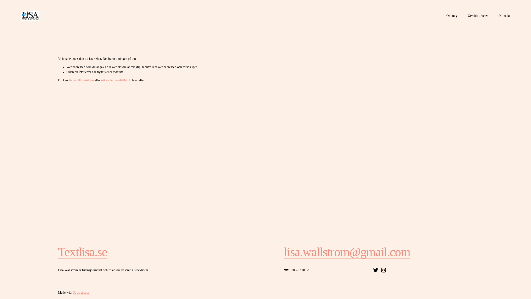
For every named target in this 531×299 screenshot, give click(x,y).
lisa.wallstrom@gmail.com (347, 252)
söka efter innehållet (114, 80)
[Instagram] (383, 270)
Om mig (451, 15)
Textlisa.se (82, 252)
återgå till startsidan (81, 80)
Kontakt (504, 15)
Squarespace (81, 292)
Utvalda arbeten (478, 15)
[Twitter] (375, 270)
